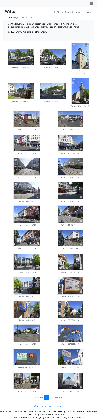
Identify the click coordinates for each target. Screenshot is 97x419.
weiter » (58, 397)
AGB (36, 406)
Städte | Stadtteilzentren (68, 12)
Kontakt (59, 406)
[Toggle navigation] (91, 3)
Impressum (47, 406)
